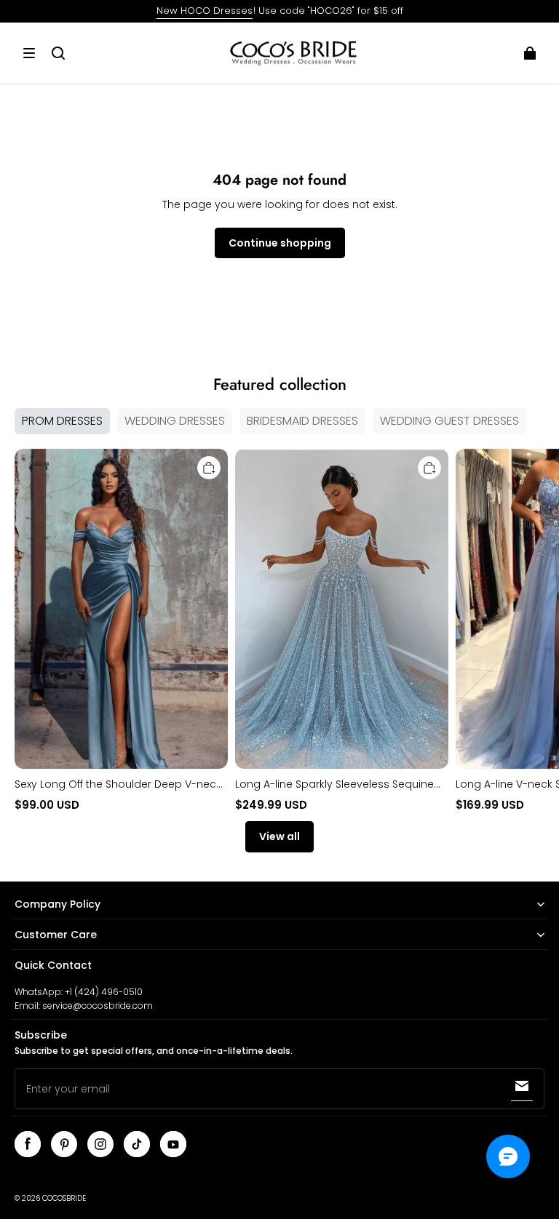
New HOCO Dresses (204, 10)
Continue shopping (280, 243)
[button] (29, 53)
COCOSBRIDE (64, 1198)
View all (279, 836)
